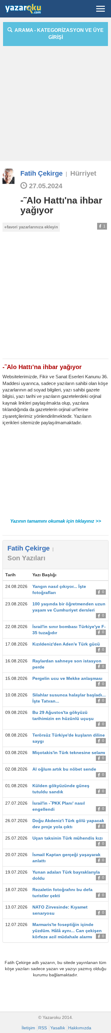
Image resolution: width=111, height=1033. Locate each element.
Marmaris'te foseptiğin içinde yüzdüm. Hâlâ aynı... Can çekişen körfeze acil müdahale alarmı (67, 930)
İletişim (28, 1027)
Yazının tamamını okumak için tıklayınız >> (55, 521)
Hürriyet (83, 173)
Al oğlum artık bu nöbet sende (64, 769)
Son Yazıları (26, 558)
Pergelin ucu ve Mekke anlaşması (67, 678)
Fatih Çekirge (41, 173)
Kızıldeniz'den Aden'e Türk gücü (66, 644)
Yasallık (57, 1027)
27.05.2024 (44, 186)
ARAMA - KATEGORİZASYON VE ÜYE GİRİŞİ (58, 34)
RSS (42, 1027)
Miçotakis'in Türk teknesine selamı (68, 752)
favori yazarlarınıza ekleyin (32, 227)
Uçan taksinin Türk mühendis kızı (67, 838)
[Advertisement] (55, 106)
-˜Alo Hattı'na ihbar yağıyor (61, 205)
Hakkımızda (79, 1027)
